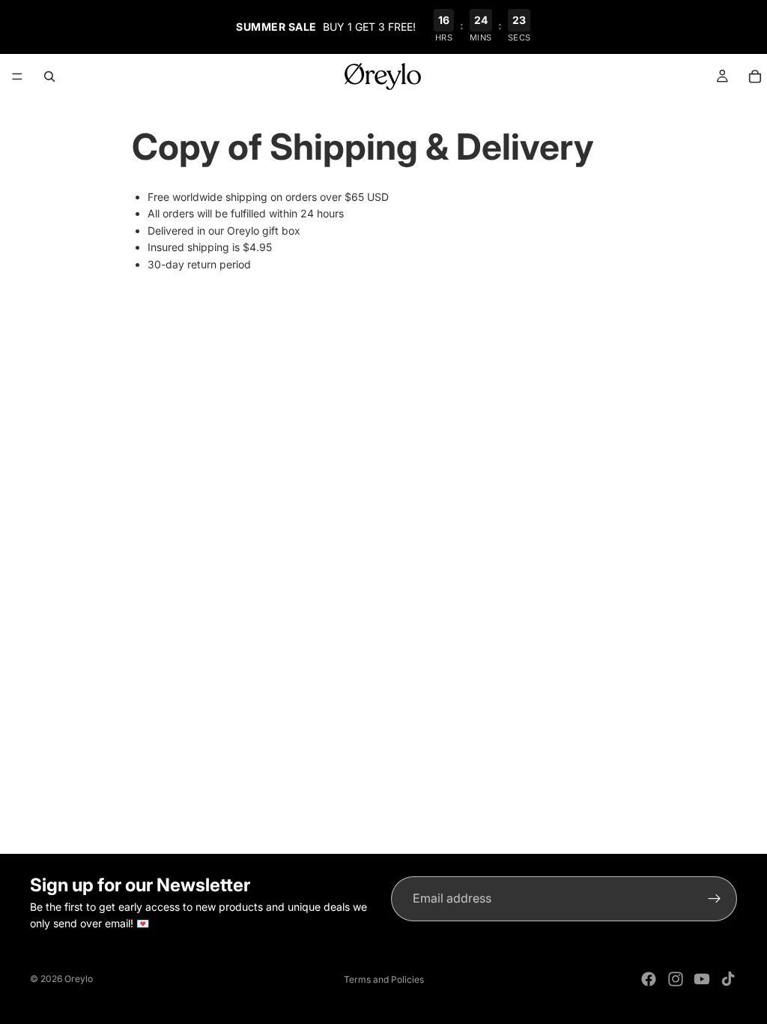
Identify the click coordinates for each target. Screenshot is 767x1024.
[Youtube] (702, 979)
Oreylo (78, 978)
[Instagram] (676, 979)
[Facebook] (649, 979)
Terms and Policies (384, 979)
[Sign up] (714, 899)
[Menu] (17, 76)
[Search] (49, 76)
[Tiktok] (728, 979)
